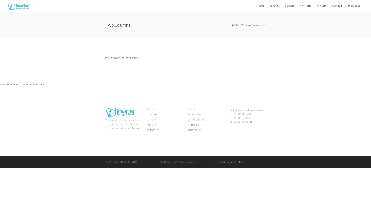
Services (192, 109)
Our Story (152, 114)
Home (235, 25)
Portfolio (245, 25)
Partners (152, 125)
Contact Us (152, 130)
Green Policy (194, 125)
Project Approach (197, 114)
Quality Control (196, 119)
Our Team (151, 119)
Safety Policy (194, 130)
